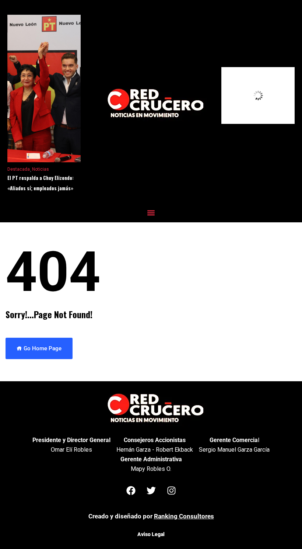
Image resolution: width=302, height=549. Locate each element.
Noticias (40, 169)
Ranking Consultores (184, 516)
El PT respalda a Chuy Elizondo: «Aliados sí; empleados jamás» (40, 183)
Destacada (18, 169)
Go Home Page (42, 348)
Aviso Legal (151, 534)
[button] (151, 212)
